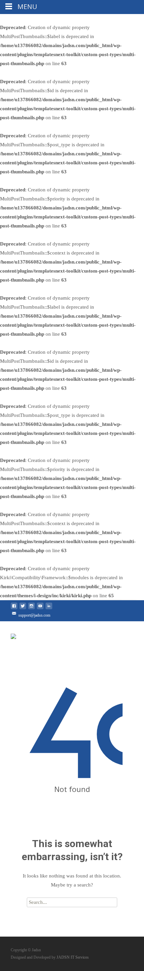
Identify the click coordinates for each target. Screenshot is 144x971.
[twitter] (22, 608)
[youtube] (40, 608)
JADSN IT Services (73, 957)
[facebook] (14, 608)
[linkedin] (49, 608)
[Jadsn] (13, 634)
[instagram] (31, 608)
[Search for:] (72, 902)
